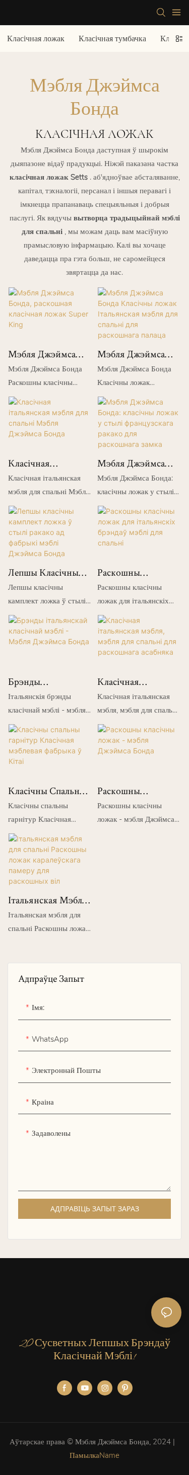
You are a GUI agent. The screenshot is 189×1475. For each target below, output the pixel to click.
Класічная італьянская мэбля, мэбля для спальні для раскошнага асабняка (138, 682)
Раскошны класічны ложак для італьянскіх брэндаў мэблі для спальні (137, 573)
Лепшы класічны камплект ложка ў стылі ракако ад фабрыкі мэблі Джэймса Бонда (47, 573)
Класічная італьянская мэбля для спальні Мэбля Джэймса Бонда (48, 463)
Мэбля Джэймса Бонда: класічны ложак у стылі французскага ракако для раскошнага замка (134, 463)
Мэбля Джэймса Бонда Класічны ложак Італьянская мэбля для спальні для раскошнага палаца (137, 354)
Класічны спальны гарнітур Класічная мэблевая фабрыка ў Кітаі (48, 791)
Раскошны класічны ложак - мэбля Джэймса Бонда (134, 791)
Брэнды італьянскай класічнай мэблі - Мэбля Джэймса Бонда (45, 682)
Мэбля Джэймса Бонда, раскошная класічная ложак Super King (45, 354)
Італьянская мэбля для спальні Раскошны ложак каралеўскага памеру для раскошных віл (47, 900)
